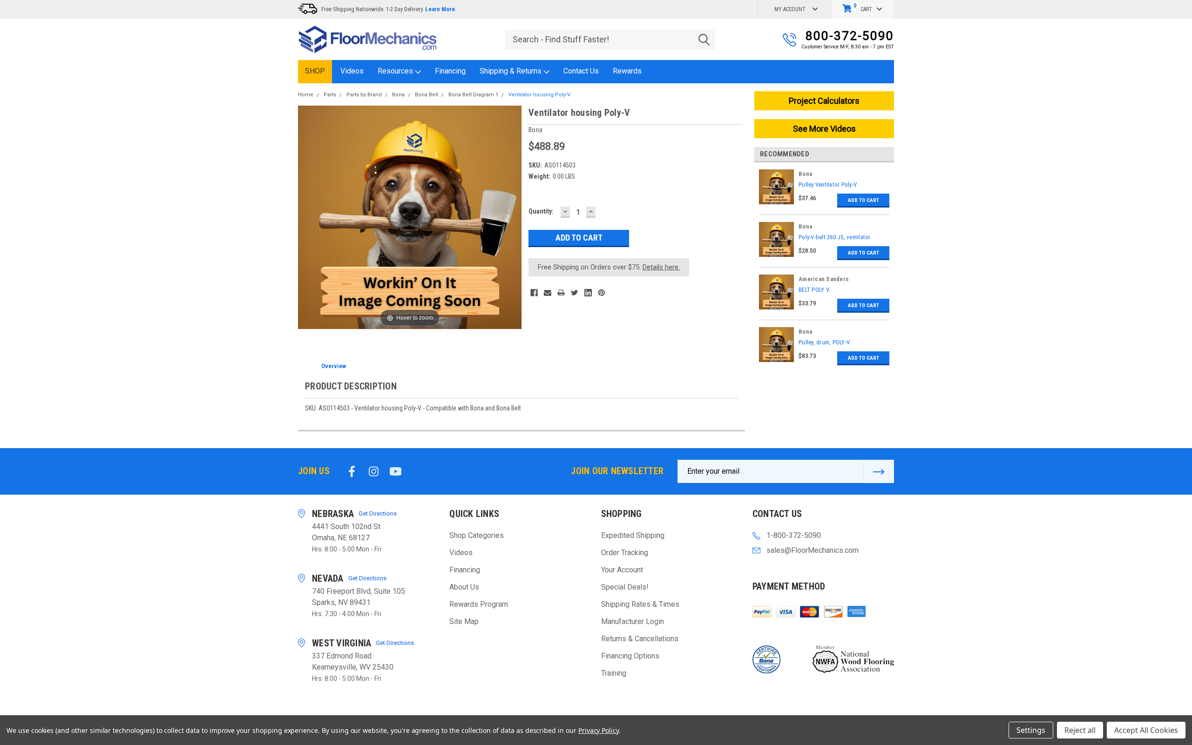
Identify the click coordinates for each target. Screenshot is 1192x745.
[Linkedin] (588, 292)
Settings (1030, 730)
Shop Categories (476, 535)
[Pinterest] (601, 292)
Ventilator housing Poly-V (539, 95)
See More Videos (824, 129)
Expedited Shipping (632, 535)
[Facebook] (534, 292)
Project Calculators (824, 101)
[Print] (561, 292)
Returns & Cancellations (639, 638)
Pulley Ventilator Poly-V (828, 184)
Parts (330, 95)
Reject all (1080, 730)
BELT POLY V (814, 289)
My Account (790, 9)
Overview (333, 365)
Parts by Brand (364, 95)
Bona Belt (426, 95)
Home (305, 95)
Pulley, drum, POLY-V (824, 342)
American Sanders (824, 278)
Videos (352, 71)
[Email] (547, 292)
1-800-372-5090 (793, 535)
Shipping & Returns (511, 71)
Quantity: (541, 211)
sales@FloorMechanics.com (812, 550)
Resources (396, 71)
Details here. (661, 267)
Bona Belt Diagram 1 (473, 95)
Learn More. (441, 9)
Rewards (627, 71)
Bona (398, 95)
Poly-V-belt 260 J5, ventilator (835, 237)
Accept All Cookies (1146, 730)
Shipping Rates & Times (640, 604)
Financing (450, 71)
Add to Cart (863, 200)
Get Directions (378, 513)
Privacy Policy (598, 730)
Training (613, 673)
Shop (315, 71)
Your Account (622, 569)
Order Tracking (624, 552)
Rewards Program (478, 604)
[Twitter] (574, 292)
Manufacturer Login (632, 621)
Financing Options (630, 655)
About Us (464, 587)
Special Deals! (625, 587)
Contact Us (581, 71)
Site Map (464, 621)
